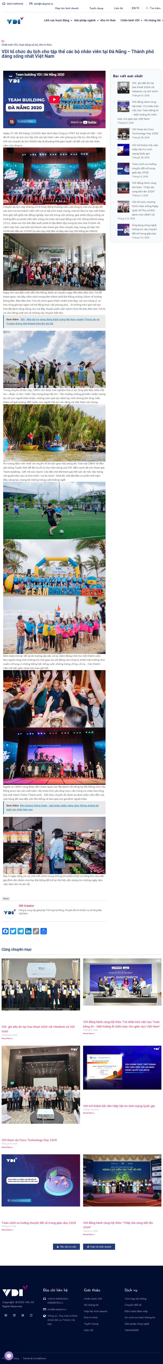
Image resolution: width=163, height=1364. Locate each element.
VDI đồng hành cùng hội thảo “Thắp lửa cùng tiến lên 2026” (144, 187)
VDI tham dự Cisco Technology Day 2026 (29, 1140)
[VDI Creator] (10, 911)
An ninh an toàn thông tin (140, 1317)
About (6, 898)
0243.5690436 (15, 4)
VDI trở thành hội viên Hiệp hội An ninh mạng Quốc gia (145, 149)
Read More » (7, 1038)
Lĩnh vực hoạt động (56, 20)
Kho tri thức (108, 20)
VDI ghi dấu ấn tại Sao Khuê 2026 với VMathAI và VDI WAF (145, 87)
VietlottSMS (132, 1330)
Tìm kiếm (155, 8)
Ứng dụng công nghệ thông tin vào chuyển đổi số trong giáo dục (144, 229)
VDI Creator (26, 905)
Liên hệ (118, 8)
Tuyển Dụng (91, 1323)
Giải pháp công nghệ (137, 1323)
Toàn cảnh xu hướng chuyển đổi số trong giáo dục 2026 (144, 168)
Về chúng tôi (152, 20)
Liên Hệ (88, 1330)
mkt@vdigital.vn (43, 4)
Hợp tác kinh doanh (67, 8)
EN (134, 8)
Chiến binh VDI (129, 20)
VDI (99, 133)
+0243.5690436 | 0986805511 (57, 1300)
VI (137, 8)
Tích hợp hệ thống (135, 1298)
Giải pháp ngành (85, 20)
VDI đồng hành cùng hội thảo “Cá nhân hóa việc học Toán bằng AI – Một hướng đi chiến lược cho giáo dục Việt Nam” (138, 110)
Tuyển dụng (96, 8)
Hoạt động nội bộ (28, 44)
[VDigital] (15, 20)
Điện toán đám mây (136, 1311)
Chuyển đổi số (133, 1304)
